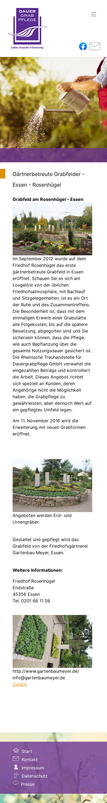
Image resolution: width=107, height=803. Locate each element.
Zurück (20, 684)
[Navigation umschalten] (93, 14)
